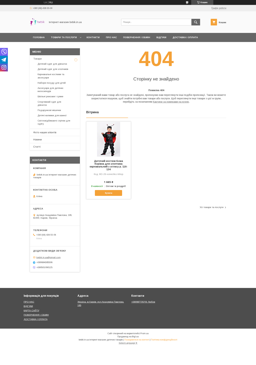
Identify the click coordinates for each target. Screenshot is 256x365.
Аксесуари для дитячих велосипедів (50, 90)
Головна (39, 37)
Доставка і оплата (185, 37)
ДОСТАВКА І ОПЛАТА (36, 319)
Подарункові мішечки (49, 110)
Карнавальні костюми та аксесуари (51, 76)
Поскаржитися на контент (136, 340)
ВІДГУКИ (28, 306)
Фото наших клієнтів (44, 132)
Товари (37, 58)
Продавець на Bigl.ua (128, 336)
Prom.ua (144, 333)
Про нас (111, 37)
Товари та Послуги (64, 37)
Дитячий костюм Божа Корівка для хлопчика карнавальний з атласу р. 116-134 (108, 165)
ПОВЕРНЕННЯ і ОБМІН (36, 315)
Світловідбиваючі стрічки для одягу (54, 122)
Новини (37, 139)
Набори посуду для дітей (52, 83)
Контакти (93, 37)
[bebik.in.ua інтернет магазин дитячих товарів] (37, 28)
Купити (108, 193)
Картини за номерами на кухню (171, 101)
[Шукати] (195, 22)
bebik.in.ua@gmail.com (48, 257)
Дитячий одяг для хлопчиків (53, 69)
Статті (37, 146)
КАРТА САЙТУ (31, 310)
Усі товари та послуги (211, 207)
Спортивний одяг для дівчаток (49, 103)
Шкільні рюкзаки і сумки (50, 96)
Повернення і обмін (136, 37)
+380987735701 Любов (143, 302)
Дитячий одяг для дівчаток (52, 64)
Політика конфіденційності (164, 340)
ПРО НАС (29, 302)
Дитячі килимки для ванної (52, 115)
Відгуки (161, 37)
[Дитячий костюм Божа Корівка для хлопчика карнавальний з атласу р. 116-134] (108, 139)
